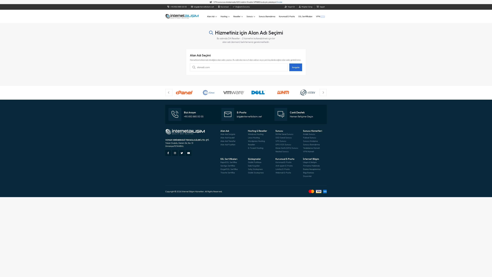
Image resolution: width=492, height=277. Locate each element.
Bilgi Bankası (308, 172)
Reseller (237, 16)
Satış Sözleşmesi (255, 169)
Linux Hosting (254, 137)
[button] (168, 92)
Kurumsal (225, 7)
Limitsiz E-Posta (282, 169)
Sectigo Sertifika (227, 165)
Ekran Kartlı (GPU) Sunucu (286, 148)
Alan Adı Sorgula (227, 134)
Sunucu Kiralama (310, 141)
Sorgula (295, 67)
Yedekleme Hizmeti (311, 148)
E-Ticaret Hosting (255, 148)
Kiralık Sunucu (309, 134)
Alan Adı (211, 16)
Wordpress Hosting (256, 141)
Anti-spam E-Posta (284, 165)
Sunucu (250, 16)
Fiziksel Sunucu (309, 137)
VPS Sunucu (280, 141)
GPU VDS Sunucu (283, 144)
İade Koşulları (254, 165)
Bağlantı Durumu (242, 7)
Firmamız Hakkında (311, 165)
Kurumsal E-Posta (287, 16)
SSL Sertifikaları (305, 16)
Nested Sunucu (282, 151)
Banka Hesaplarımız (311, 169)
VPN (320, 16)
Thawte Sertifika (227, 172)
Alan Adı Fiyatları (227, 144)
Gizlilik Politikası (254, 162)
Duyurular (307, 176)
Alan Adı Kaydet (227, 137)
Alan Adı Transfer (228, 141)
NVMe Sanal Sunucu (284, 134)
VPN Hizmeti (308, 151)
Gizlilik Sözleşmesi (256, 172)
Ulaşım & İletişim (310, 162)
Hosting (224, 16)
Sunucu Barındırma (267, 16)
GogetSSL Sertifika (229, 169)
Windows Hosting (255, 134)
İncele (279, 2)
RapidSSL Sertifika (228, 162)
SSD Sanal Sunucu (283, 137)
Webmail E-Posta (283, 172)
